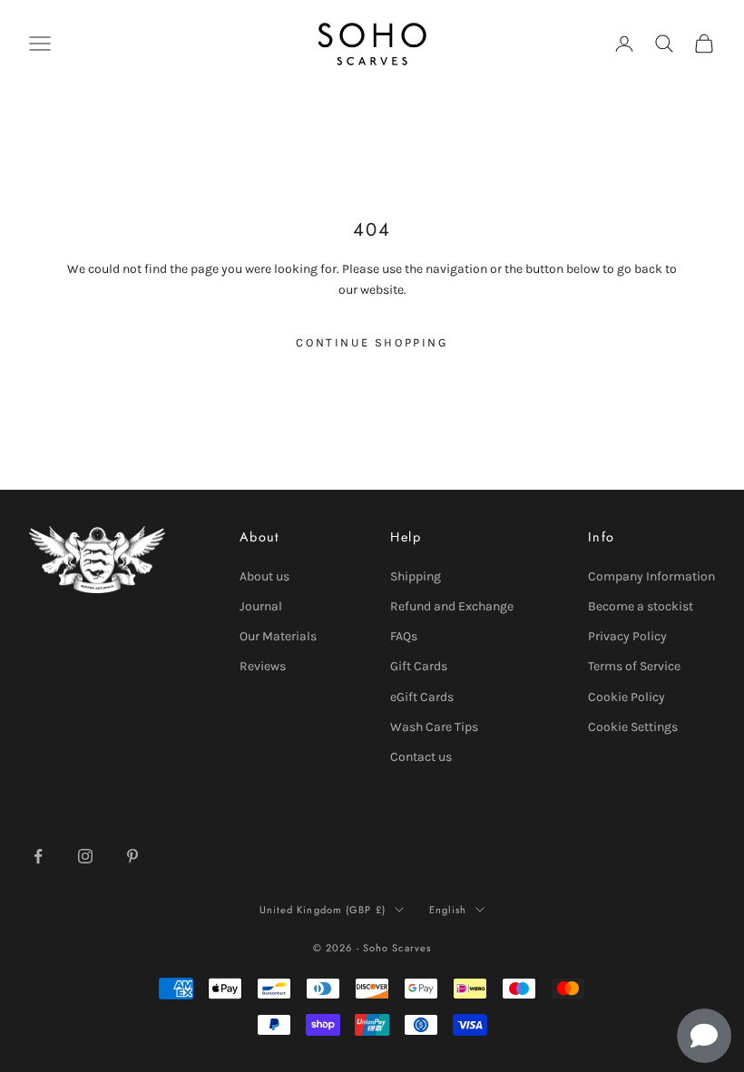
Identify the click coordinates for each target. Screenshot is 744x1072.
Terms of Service (634, 666)
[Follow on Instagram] (85, 856)
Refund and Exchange (452, 606)
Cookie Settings (633, 727)
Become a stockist (640, 606)
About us (264, 576)
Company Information (651, 576)
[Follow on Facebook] (38, 856)
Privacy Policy (627, 636)
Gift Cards (418, 666)
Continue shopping (371, 342)
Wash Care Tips (434, 727)
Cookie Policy (626, 697)
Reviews (263, 666)
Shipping (415, 576)
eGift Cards (422, 697)
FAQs (403, 636)
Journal (261, 606)
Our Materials (278, 636)
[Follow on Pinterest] (132, 856)
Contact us (421, 757)
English (448, 909)
